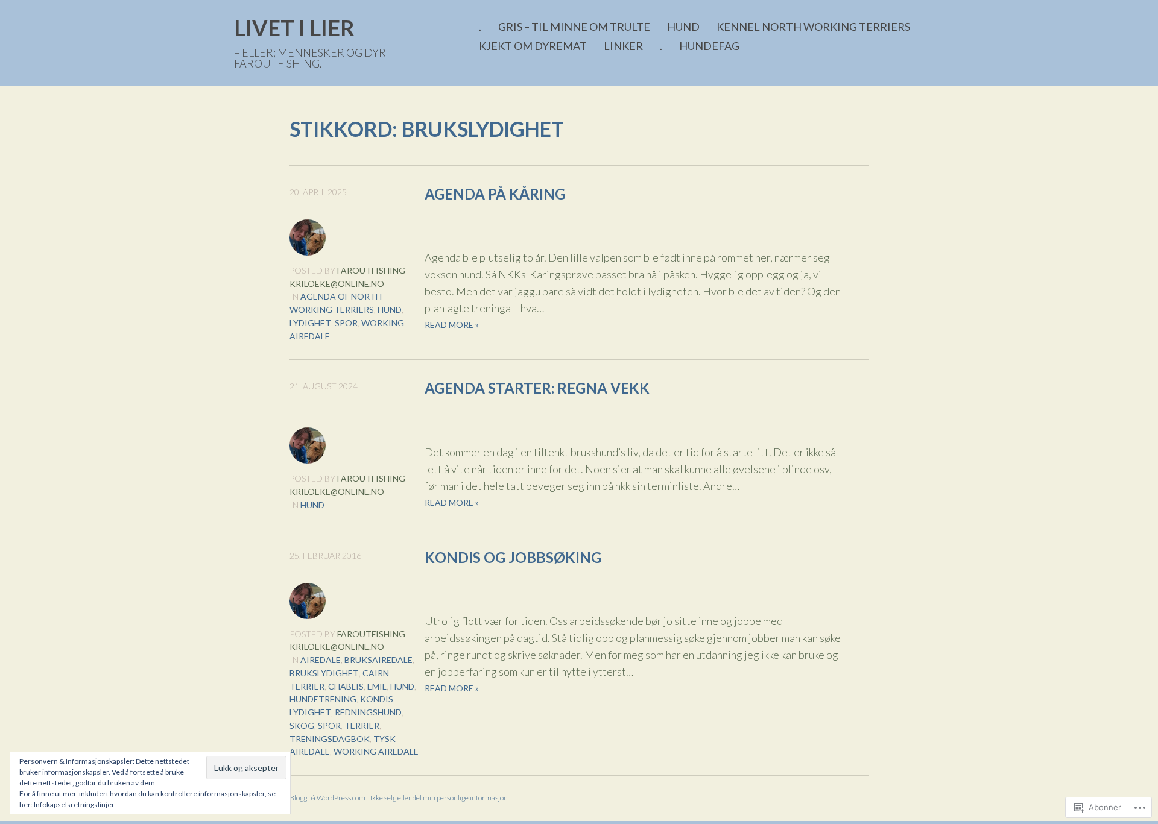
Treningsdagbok (330, 739)
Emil (377, 686)
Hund (683, 26)
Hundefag (709, 45)
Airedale (320, 660)
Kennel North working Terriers (813, 26)
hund (390, 309)
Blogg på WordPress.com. (328, 797)
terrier (361, 725)
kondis (376, 699)
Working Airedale (376, 751)
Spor (346, 323)
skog (302, 725)
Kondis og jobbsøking (513, 557)
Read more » (452, 324)
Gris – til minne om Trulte (574, 26)
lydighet (310, 323)
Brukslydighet (324, 673)
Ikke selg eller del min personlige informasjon (439, 797)
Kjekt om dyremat (533, 45)
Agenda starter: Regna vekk (537, 388)
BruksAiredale (378, 660)
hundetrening (323, 699)
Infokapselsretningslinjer (74, 804)
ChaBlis (346, 686)
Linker (623, 45)
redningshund (368, 712)
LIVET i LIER (294, 27)
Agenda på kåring (495, 194)
